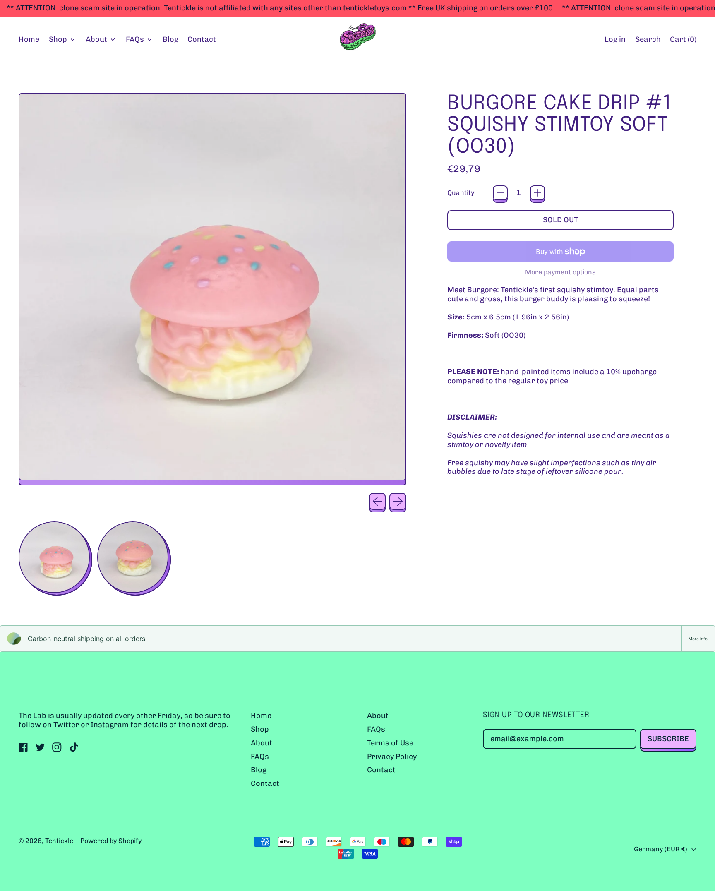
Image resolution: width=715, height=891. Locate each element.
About (261, 742)
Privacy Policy (392, 756)
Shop (260, 729)
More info (698, 638)
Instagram (110, 724)
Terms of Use (390, 742)
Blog (170, 39)
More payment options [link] (560, 272)
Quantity (460, 193)
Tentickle (59, 841)
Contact (201, 39)
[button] (647, 40)
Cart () (682, 41)
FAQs (260, 756)
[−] (500, 192)
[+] (537, 192)
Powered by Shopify (111, 841)
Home (29, 39)
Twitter (67, 724)
